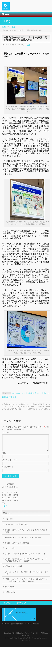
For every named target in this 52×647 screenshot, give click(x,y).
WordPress (19, 638)
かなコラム (10, 587)
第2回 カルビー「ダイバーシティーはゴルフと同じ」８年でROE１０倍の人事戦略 (26, 580)
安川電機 (5, 397)
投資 (13, 27)
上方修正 (29, 393)
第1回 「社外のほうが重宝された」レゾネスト (25, 553)
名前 (4, 453)
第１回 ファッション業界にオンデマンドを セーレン (26, 573)
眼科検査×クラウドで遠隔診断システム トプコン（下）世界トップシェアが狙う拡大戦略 (14, 406)
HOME (4, 27)
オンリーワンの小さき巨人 (16, 524)
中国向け (45, 393)
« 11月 (4, 506)
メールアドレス (9, 460)
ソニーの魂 (10, 548)
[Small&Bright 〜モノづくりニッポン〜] (6, 7)
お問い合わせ (11, 592)
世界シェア (37, 393)
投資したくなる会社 (13, 566)
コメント (6, 432)
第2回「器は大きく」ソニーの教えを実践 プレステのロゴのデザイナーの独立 (26, 560)
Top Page (9, 519)
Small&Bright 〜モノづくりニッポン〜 (27, 633)
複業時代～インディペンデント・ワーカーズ (24, 537)
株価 (14, 397)
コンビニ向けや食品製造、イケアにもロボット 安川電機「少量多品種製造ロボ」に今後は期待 (38, 406)
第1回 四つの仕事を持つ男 (17, 543)
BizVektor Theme (30, 638)
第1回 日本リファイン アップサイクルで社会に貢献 (26, 531)
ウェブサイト (7, 467)
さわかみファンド (18, 393)
